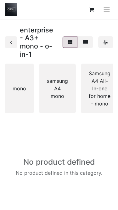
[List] (85, 42)
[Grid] (70, 42)
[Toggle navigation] (106, 9)
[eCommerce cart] (91, 9)
